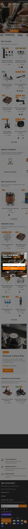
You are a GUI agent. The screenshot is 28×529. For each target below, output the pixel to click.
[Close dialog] (25, 254)
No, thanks (14, 274)
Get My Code (14, 268)
